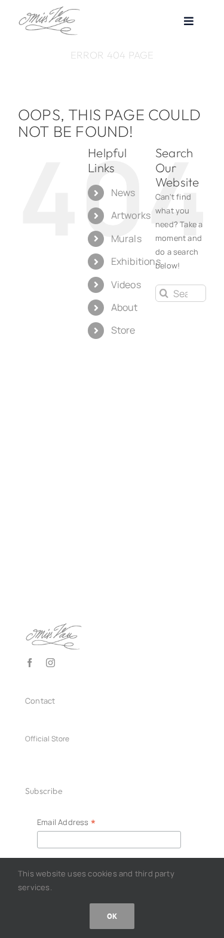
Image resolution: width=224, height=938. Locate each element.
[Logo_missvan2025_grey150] (49, 9)
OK (112, 916)
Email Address (66, 822)
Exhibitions (136, 261)
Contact (40, 700)
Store (123, 330)
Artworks (131, 215)
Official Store (47, 739)
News (123, 192)
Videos (126, 284)
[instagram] (50, 662)
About (124, 307)
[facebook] (29, 662)
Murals (126, 238)
